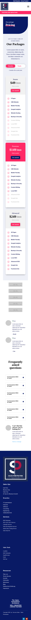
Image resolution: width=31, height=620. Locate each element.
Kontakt (5, 578)
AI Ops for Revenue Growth (10, 494)
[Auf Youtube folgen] (27, 619)
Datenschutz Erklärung (9, 586)
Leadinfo (5, 551)
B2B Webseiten (7, 520)
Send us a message (16, 441)
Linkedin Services (7, 524)
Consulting (6, 508)
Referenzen (6, 582)
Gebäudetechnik (7, 512)
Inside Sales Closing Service (10, 528)
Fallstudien (6, 580)
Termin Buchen (7, 576)
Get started (15, 90)
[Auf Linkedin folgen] (23, 619)
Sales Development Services (10, 526)
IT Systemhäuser (7, 502)
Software (5, 506)
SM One (5, 559)
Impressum (6, 588)
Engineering (6, 510)
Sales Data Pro (6, 530)
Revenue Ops (6, 489)
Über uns (5, 574)
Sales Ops (5, 491)
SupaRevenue (6, 555)
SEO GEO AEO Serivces (9, 522)
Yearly (19, 66)
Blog (4, 584)
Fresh (4, 557)
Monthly (10, 66)
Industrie (5, 504)
